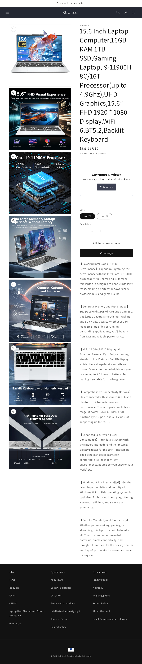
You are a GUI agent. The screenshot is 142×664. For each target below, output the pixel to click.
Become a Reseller (61, 587)
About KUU (15, 623)
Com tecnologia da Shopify (79, 656)
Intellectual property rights (66, 611)
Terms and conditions (63, 603)
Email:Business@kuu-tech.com (110, 618)
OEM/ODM (56, 595)
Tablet (12, 595)
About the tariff (101, 611)
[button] (7, 12)
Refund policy (58, 626)
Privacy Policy (100, 579)
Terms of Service (60, 618)
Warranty (98, 587)
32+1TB (104, 216)
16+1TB (87, 216)
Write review (106, 187)
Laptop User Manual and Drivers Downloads (27, 613)
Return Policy (100, 603)
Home (12, 579)
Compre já (106, 253)
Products (14, 587)
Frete (82, 153)
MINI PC (13, 603)
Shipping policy (101, 595)
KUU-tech (62, 656)
